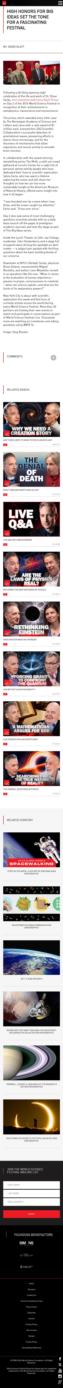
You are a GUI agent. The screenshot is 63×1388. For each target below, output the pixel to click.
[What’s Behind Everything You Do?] (31, 469)
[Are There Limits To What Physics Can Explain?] (31, 419)
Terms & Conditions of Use (31, 1301)
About (31, 1284)
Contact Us (31, 1295)
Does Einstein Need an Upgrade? (20, 640)
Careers (31, 1319)
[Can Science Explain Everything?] (31, 718)
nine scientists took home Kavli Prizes (35, 100)
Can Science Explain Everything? (20, 739)
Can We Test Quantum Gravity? (19, 690)
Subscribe (31, 1313)
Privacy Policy (31, 1324)
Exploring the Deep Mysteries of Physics (24, 590)
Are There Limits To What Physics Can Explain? (27, 440)
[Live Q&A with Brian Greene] (31, 519)
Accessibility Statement (31, 1348)
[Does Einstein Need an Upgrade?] (31, 619)
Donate (32, 1336)
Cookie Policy (31, 1342)
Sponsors (31, 1289)
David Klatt (16, 46)
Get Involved (32, 1330)
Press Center (31, 1307)
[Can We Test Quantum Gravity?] (31, 668)
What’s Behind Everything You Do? (21, 490)
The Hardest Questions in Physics (21, 789)
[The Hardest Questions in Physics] (31, 768)
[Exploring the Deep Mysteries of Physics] (31, 569)
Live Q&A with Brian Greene (17, 540)
